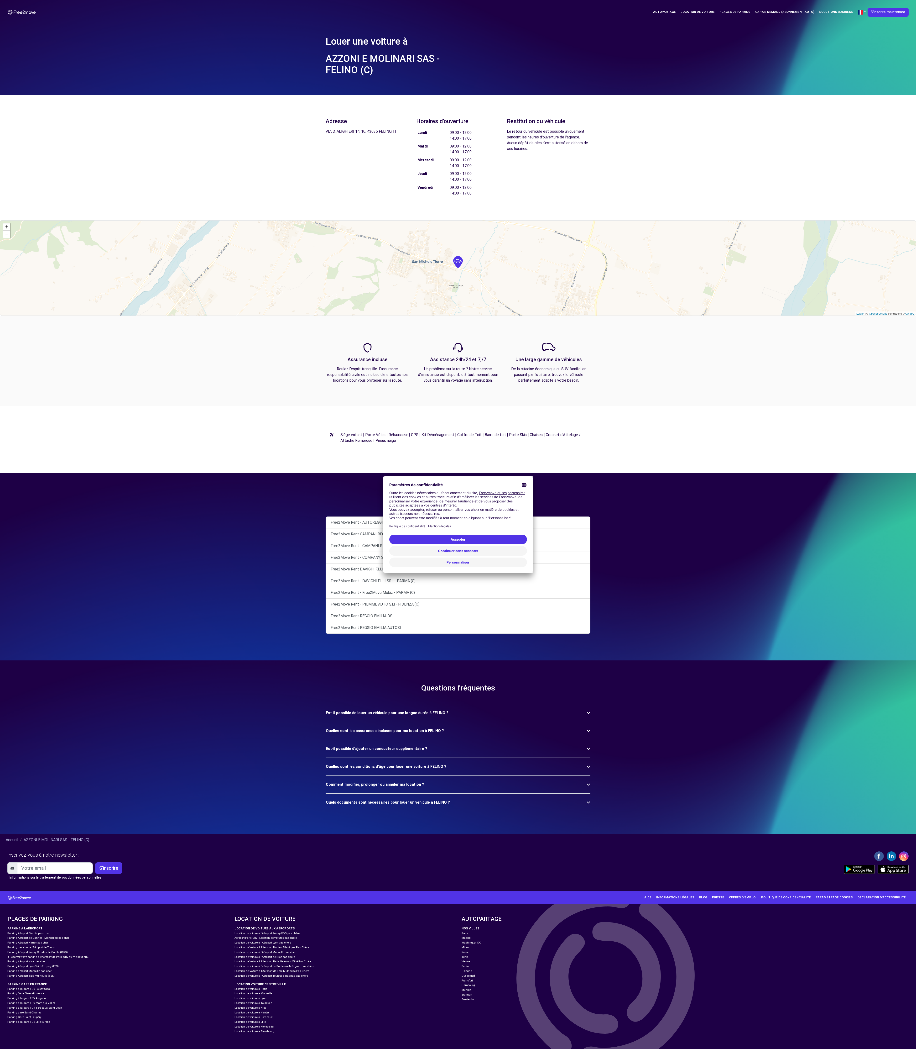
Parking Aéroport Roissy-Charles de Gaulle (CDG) (37, 952)
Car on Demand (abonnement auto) (784, 12)
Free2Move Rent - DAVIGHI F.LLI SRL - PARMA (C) (373, 581)
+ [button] (6, 227)
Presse (718, 897)
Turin (465, 957)
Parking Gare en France (27, 984)
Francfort (467, 980)
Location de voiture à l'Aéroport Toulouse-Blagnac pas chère (271, 975)
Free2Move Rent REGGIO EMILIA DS (361, 616)
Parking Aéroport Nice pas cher (26, 961)
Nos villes (470, 928)
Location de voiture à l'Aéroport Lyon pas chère (262, 942)
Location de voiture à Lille (250, 1021)
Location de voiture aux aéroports (264, 928)
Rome (465, 952)
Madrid (466, 937)
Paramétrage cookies (834, 897)
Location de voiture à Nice (250, 1007)
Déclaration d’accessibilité (882, 897)
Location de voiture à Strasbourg (254, 1031)
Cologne (467, 971)
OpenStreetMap (878, 313)
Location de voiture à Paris (250, 989)
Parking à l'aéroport (24, 928)
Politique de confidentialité (786, 897)
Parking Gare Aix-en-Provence (25, 993)
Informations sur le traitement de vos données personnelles (56, 877)
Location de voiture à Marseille (253, 993)
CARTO (910, 313)
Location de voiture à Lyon (250, 998)
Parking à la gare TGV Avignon (26, 998)
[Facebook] (879, 856)
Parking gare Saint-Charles (24, 1012)
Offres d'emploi (742, 897)
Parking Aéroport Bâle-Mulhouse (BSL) (31, 975)
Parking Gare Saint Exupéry (24, 1017)
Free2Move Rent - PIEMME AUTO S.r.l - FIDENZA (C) (375, 604)
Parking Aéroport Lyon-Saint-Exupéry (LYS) (33, 966)
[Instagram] (904, 856)
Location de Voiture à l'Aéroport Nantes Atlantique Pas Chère (271, 947)
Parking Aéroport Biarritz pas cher (28, 933)
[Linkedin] (891, 856)
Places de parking (734, 12)
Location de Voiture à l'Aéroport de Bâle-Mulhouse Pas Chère (271, 971)
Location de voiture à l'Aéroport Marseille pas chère (265, 952)
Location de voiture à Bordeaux (253, 1017)
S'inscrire (108, 868)
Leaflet (860, 313)
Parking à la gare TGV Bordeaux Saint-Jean (34, 1007)
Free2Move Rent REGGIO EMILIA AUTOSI (366, 627)
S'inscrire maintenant (888, 12)
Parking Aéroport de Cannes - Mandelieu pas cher (38, 937)
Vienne (466, 961)
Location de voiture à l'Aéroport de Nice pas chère (264, 957)
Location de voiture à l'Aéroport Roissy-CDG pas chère (267, 933)
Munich (466, 989)
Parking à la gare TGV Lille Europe (28, 1021)
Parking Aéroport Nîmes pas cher (27, 942)
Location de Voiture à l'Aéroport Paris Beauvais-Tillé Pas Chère (272, 961)
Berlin (465, 966)
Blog (703, 897)
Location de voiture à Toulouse (253, 1003)
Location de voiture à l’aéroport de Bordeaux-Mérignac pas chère (274, 966)
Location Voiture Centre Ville (260, 984)
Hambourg (468, 985)
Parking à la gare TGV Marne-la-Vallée (31, 1003)
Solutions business (836, 12)
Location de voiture (698, 12)
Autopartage (664, 12)
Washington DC (471, 942)
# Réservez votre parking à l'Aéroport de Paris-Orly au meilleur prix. (48, 957)
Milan (465, 947)
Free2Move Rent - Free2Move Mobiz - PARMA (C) (373, 592)
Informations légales (675, 897)
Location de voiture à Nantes (252, 1012)
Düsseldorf (468, 975)
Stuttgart (467, 994)
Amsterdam (469, 999)
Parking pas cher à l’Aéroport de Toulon (31, 947)
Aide (647, 897)
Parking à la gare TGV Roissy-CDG (28, 989)
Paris (465, 933)
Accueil (12, 840)
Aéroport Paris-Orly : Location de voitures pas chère (265, 937)
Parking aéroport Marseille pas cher (29, 971)
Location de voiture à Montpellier (254, 1026)
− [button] (6, 234)
